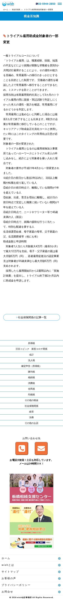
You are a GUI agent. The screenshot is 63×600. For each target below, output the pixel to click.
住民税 (31, 389)
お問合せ (7, 591)
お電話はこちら (21, 448)
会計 (31, 354)
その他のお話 (31, 423)
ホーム (6, 558)
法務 (31, 417)
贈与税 (31, 371)
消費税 (31, 383)
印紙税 (31, 394)
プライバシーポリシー (16, 585)
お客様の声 (9, 578)
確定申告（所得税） (31, 366)
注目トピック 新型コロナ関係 (31, 349)
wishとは (8, 564)
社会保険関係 (31, 406)
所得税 (31, 343)
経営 (31, 411)
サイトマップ (10, 571)
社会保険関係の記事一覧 (32, 317)
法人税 (31, 360)
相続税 (31, 377)
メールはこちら (41, 448)
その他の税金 (31, 400)
